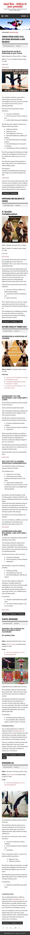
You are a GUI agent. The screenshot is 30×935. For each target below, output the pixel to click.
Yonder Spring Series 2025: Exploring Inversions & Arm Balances (13, 39)
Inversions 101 (8, 763)
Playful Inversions (10, 619)
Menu (6, 16)
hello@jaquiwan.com (18, 731)
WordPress (13, 933)
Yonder (8, 59)
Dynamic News (22, 933)
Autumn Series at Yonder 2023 (14, 327)
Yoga (20, 321)
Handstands (6, 193)
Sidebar (23, 16)
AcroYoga (5, 614)
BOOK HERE (5, 67)
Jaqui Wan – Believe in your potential (15, 5)
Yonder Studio (10, 644)
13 (15, 928)
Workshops (14, 193)
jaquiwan (18, 45)
